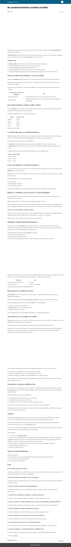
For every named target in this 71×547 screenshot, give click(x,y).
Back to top (61, 540)
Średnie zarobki (29, 138)
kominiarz (33, 87)
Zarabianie (15, 535)
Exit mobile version (36, 545)
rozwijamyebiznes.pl (12, 390)
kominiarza (30, 57)
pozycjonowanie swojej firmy (32, 299)
